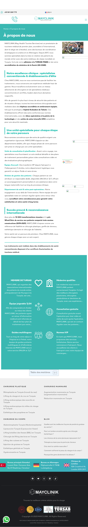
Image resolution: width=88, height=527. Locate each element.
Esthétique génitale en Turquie (16, 448)
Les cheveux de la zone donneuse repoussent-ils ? (62, 438)
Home (5, 29)
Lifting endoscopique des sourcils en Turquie (19, 401)
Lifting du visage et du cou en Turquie (19, 396)
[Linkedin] (50, 478)
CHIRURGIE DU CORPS (14, 419)
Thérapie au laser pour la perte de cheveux (60, 442)
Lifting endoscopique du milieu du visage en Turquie (20, 407)
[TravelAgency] (48, 509)
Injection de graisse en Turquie (16, 444)
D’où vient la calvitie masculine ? (56, 446)
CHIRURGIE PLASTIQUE (14, 386)
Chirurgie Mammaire (55, 386)
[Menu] (86, 19)
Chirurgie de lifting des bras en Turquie (20, 436)
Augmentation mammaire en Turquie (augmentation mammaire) (60, 393)
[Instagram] (44, 478)
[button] (72, 48)
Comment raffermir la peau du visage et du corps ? (63, 450)
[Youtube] (38, 478)
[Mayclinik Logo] (44, 18)
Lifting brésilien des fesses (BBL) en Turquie (22, 432)
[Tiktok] (55, 478)
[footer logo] (44, 492)
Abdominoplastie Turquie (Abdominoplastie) (22, 425)
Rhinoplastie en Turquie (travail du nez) (20, 392)
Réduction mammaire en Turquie (58, 398)
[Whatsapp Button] (6, 519)
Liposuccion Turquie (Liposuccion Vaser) (20, 429)
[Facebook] (32, 478)
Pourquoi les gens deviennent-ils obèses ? (59, 455)
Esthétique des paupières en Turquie (19, 412)
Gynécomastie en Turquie (14, 452)
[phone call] (15, 19)
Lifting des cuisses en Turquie (16, 440)
